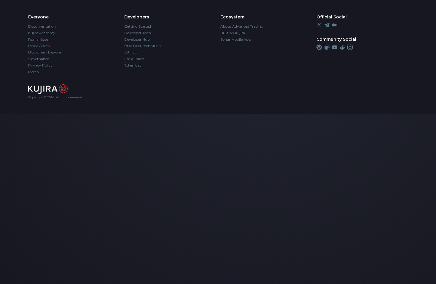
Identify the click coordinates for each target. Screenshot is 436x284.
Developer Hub (137, 39)
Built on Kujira (232, 33)
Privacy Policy (40, 65)
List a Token (134, 58)
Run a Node (38, 39)
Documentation (42, 26)
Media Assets (39, 45)
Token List (132, 65)
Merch (33, 72)
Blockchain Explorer (45, 52)
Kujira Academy (41, 33)
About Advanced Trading (241, 26)
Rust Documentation (142, 45)
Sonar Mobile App (235, 39)
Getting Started (137, 26)
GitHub (130, 52)
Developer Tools (137, 33)
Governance (38, 58)
